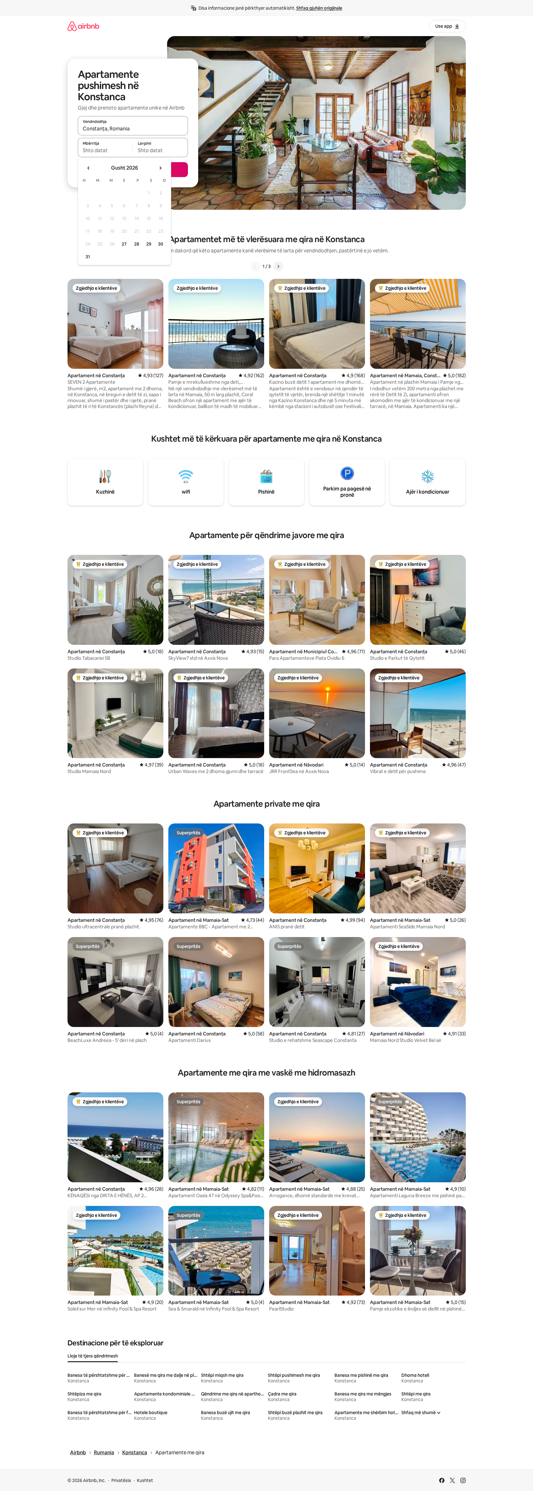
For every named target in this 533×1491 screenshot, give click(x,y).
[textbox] (105, 150)
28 (136, 244)
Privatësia (121, 1480)
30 (160, 244)
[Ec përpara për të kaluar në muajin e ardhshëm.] (160, 168)
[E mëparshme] (255, 266)
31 (88, 257)
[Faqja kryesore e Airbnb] (83, 26)
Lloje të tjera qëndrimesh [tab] (93, 1356)
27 (124, 244)
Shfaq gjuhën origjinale (319, 8)
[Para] (278, 266)
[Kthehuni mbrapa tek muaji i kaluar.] (89, 168)
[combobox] (133, 128)
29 (148, 244)
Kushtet (145, 1480)
